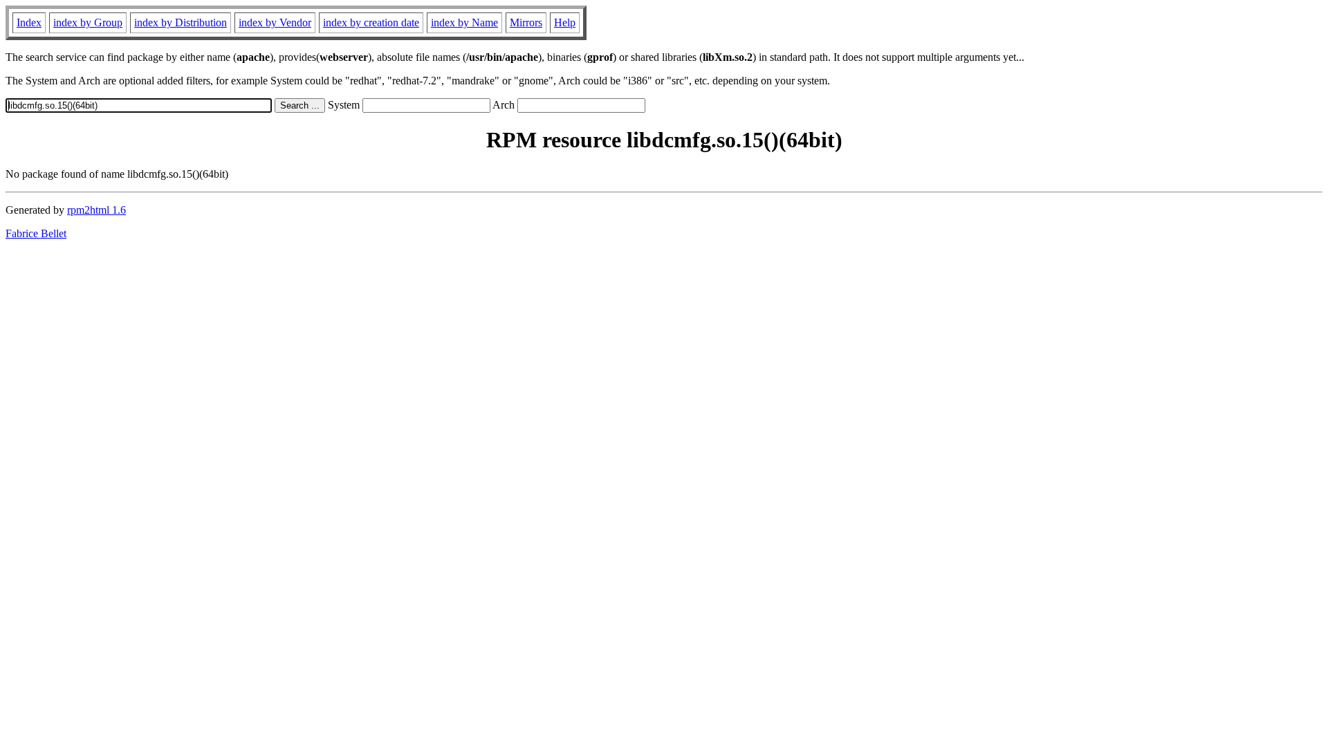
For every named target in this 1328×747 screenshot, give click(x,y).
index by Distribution (180, 22)
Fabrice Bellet (36, 233)
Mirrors (526, 22)
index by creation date (371, 22)
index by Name (464, 22)
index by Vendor (275, 22)
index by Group (87, 22)
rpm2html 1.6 (96, 210)
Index (29, 22)
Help (564, 22)
